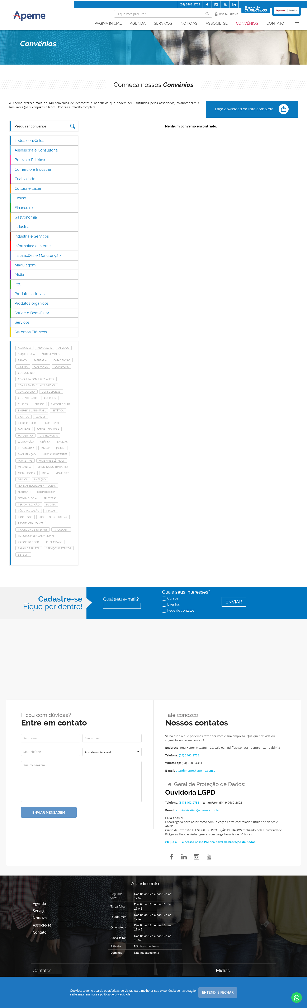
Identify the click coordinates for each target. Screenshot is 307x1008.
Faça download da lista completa (244, 109)
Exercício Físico (28, 423)
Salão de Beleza (28, 548)
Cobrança (41, 366)
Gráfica (45, 441)
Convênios (247, 23)
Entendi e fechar (218, 992)
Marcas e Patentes (54, 454)
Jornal (60, 448)
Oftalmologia (27, 498)
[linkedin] (234, 4)
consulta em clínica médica (37, 385)
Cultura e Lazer (28, 188)
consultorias (51, 391)
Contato (275, 23)
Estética (58, 410)
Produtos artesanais (32, 293)
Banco (22, 360)
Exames (41, 416)
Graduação (26, 441)
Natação (40, 479)
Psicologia (61, 529)
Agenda (138, 23)
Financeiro (24, 207)
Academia (24, 347)
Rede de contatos (180, 610)
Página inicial (108, 23)
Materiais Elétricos (52, 460)
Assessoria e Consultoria (36, 150)
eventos (23, 416)
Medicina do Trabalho (53, 466)
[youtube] (209, 856)
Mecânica (24, 466)
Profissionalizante (30, 523)
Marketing (25, 460)
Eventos (173, 604)
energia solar (60, 404)
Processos (25, 517)
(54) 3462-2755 (190, 4)
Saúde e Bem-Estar (32, 313)
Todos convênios (29, 140)
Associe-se (217, 23)
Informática (26, 448)
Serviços (163, 23)
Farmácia (24, 429)
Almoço (63, 347)
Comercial (62, 366)
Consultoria (26, 391)
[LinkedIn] (184, 856)
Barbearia (40, 360)
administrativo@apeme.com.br (197, 810)
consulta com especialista (36, 379)
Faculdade (52, 423)
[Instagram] (216, 4)
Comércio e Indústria (33, 169)
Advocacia (45, 347)
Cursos (172, 598)
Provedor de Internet (32, 529)
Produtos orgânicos (32, 303)
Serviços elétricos (58, 548)
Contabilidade (27, 398)
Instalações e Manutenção (38, 255)
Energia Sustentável (32, 410)
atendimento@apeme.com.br (196, 771)
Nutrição (24, 492)
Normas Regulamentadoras (37, 485)
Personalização (28, 504)
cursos (23, 404)
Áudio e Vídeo (51, 354)
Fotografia (25, 435)
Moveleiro (62, 473)
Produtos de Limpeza (53, 517)
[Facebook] (207, 4)
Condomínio (26, 372)
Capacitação (61, 360)
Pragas (51, 510)
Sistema (23, 554)
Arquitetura (26, 354)
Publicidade (54, 542)
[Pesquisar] (207, 13)
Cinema (23, 366)
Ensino (20, 198)
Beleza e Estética (30, 160)
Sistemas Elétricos (31, 332)
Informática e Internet (33, 246)
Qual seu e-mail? (121, 599)
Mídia (19, 274)
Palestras (50, 498)
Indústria (22, 226)
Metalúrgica (26, 473)
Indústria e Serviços (32, 236)
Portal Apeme (228, 14)
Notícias (188, 23)
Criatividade (25, 179)
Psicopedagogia (28, 542)
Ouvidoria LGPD (190, 792)
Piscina (51, 504)
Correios (50, 398)
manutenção (27, 454)
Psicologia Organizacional (36, 535)
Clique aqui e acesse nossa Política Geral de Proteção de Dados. (210, 842)
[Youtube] (225, 4)
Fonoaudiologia (48, 429)
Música (23, 479)
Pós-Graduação (28, 510)
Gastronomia (26, 217)
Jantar (45, 448)
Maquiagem (25, 265)
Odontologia (46, 492)
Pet (17, 284)
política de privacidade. (115, 994)
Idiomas (62, 441)
